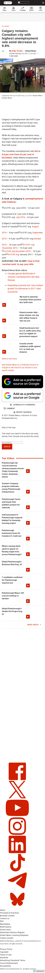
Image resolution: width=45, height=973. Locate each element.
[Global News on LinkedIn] (17, 852)
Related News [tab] (8, 270)
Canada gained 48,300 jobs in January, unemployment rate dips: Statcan (24, 276)
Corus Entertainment (9, 963)
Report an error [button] (24, 412)
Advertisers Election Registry (12, 932)
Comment (10, 408)
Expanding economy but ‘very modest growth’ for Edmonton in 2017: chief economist (25, 288)
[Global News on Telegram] (17, 889)
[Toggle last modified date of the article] (37, 53)
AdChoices (40, 971)
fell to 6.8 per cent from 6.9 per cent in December (21, 154)
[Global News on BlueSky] (17, 907)
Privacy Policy (6, 949)
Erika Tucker (17, 51)
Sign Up (7, 447)
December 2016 (22, 251)
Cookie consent (6, 938)
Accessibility (5, 966)
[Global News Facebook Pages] (17, 779)
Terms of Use (5, 955)
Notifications (5, 927)
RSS (2, 921)
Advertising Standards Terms (12, 960)
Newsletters (5, 924)
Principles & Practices (9, 913)
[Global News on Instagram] (17, 834)
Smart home (5, 930)
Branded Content (7, 916)
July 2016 (20, 217)
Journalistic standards (24, 405)
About (2, 910)
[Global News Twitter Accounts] (17, 798)
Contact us (4, 918)
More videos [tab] (21, 270)
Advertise (4, 957)
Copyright (4, 952)
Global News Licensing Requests (14, 935)
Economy (5, 26)
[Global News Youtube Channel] (17, 816)
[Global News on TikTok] (17, 871)
